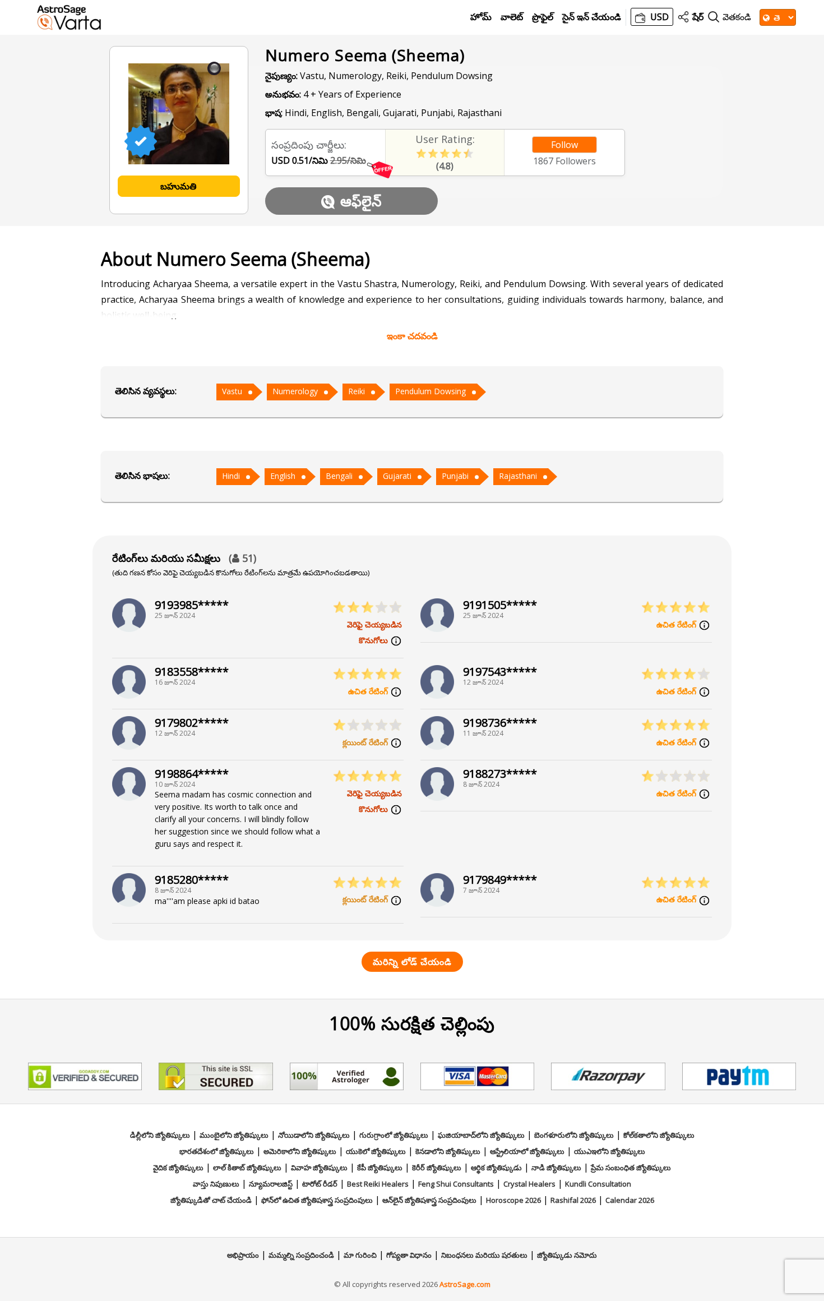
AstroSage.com (464, 1284)
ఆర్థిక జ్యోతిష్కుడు (496, 1167)
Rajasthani (518, 475)
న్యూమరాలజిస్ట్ (271, 1184)
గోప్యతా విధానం (409, 1255)
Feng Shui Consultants (456, 1184)
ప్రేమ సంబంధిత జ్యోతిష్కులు (631, 1167)
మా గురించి (360, 1255)
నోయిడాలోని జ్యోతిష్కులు (314, 1135)
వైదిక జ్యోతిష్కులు (178, 1167)
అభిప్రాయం (243, 1255)
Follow (564, 145)
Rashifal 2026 (573, 1200)
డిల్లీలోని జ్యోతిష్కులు (160, 1135)
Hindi (231, 475)
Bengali (339, 475)
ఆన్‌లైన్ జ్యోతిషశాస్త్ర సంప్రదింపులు (429, 1200)
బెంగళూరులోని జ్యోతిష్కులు (574, 1135)
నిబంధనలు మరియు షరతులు (484, 1255)
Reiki (356, 391)
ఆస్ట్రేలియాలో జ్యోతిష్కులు (527, 1151)
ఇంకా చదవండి (412, 336)
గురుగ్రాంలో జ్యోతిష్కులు (393, 1135)
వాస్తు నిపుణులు (216, 1184)
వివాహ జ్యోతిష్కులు (319, 1167)
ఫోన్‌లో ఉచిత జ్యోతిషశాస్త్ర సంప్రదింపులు (317, 1200)
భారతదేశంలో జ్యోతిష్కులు (216, 1151)
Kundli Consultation (598, 1184)
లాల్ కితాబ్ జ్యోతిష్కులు (247, 1167)
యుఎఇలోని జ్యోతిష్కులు (609, 1151)
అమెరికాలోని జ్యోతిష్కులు (299, 1151)
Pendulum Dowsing (430, 391)
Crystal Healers (529, 1184)
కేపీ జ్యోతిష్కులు (379, 1167)
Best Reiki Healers (378, 1184)
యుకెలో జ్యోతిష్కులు (376, 1151)
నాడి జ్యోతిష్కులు (556, 1167)
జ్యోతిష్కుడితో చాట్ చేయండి (211, 1200)
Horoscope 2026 (513, 1200)
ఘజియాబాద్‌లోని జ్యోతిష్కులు (481, 1135)
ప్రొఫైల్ (542, 17)
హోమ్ (481, 17)
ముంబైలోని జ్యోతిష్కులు (234, 1135)
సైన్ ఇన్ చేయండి (591, 17)
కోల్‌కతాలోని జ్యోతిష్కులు (659, 1135)
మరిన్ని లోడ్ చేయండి (412, 962)
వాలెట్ (512, 17)
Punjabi (455, 475)
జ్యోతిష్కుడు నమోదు (567, 1255)
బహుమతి (178, 186)
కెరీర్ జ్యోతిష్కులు (436, 1167)
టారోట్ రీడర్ (319, 1184)
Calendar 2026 (629, 1200)
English (282, 475)
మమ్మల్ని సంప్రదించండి (301, 1255)
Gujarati (397, 475)
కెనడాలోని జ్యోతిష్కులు (447, 1151)
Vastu (232, 391)
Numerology (295, 391)
